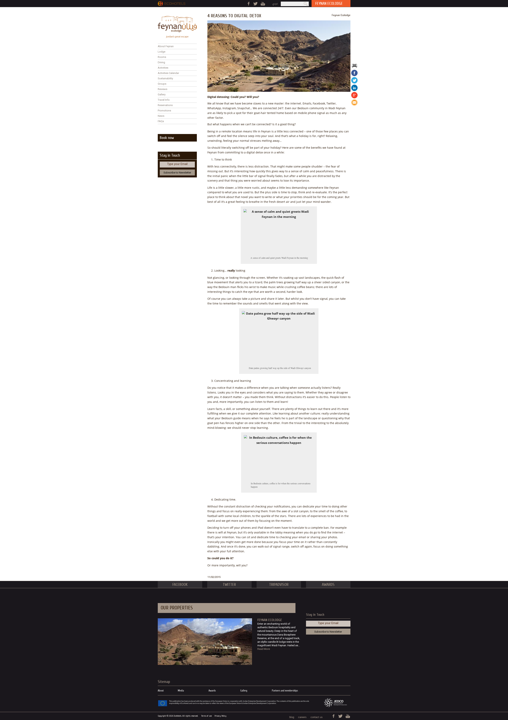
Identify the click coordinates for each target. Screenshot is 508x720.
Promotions (164, 110)
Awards (212, 690)
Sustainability (165, 78)
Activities (163, 67)
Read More (263, 648)
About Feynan (166, 46)
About (161, 690)
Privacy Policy (220, 716)
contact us (317, 717)
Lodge (161, 51)
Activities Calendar (168, 73)
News (161, 115)
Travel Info (164, 99)
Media (181, 690)
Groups (162, 83)
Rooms (162, 57)
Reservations (165, 105)
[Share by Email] (354, 104)
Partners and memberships (285, 690)
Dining (161, 62)
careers (302, 717)
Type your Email (177, 164)
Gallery (161, 94)
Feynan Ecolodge (341, 15)
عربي (275, 3)
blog (291, 717)
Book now (167, 137)
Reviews (162, 89)
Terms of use (206, 716)
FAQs (161, 121)
